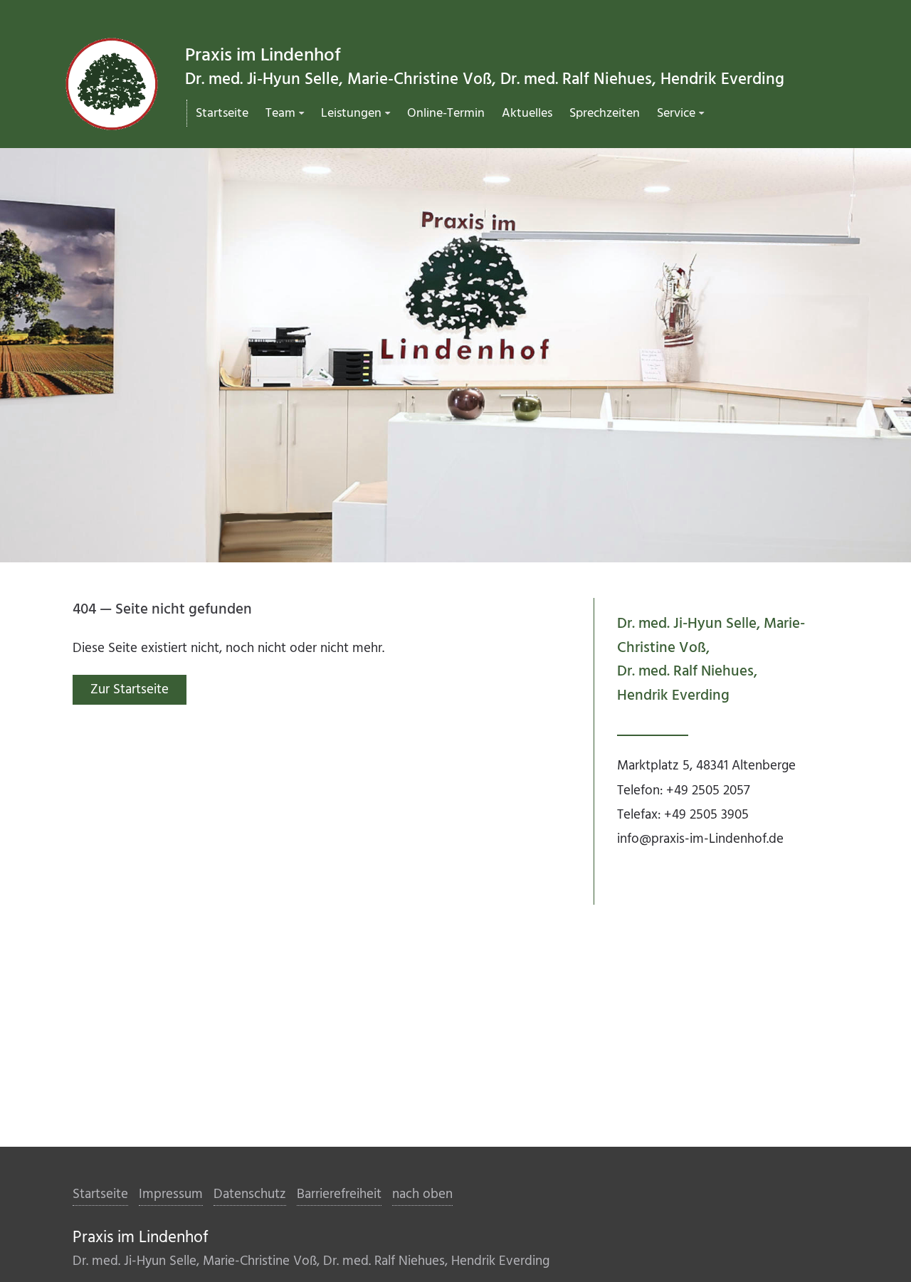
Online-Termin (446, 113)
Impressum (171, 1194)
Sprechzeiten (604, 113)
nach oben (422, 1194)
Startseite (222, 113)
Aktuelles (527, 113)
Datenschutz (250, 1194)
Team (280, 113)
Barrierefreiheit (339, 1194)
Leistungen (351, 113)
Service (676, 113)
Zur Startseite (129, 689)
